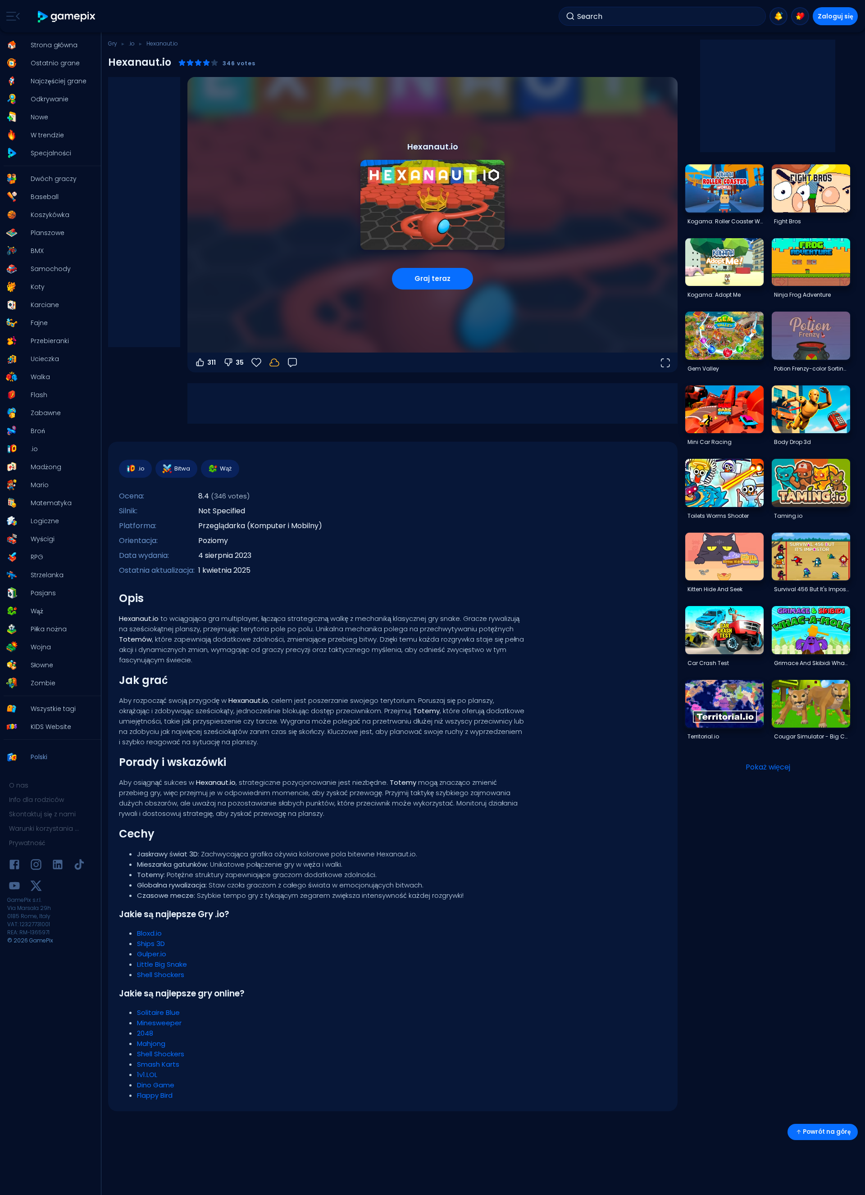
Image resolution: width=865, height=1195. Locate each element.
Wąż (226, 468)
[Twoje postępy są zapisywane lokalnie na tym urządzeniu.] (274, 362)
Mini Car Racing (709, 442)
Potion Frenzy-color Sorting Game (812, 368)
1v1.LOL (147, 1074)
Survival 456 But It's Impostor (812, 589)
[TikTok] (79, 866)
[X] (36, 887)
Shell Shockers (160, 974)
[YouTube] (14, 887)
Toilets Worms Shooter (718, 516)
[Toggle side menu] (11, 16)
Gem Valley (703, 368)
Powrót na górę (827, 1131)
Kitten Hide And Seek (714, 589)
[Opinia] (292, 362)
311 (211, 362)
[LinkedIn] (57, 866)
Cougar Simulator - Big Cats (812, 736)
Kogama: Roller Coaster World (725, 221)
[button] (48, 45)
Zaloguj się (835, 16)
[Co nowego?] (778, 16)
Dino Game (155, 1085)
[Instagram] (36, 866)
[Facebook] (14, 866)
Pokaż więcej (768, 767)
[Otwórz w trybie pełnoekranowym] (665, 362)
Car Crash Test (708, 663)
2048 (145, 1033)
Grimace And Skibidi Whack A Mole (812, 663)
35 (240, 362)
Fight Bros (787, 221)
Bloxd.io (149, 933)
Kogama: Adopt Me (714, 295)
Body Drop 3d (792, 442)
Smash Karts (158, 1064)
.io (132, 43)
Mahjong (151, 1043)
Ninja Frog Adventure (802, 295)
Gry (112, 43)
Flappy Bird (155, 1095)
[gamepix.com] (67, 16)
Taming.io (788, 516)
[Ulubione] (800, 16)
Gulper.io (151, 954)
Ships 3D (151, 943)
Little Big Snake (162, 964)
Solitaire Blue (158, 1012)
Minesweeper (159, 1023)
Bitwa (182, 468)
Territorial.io (703, 736)
